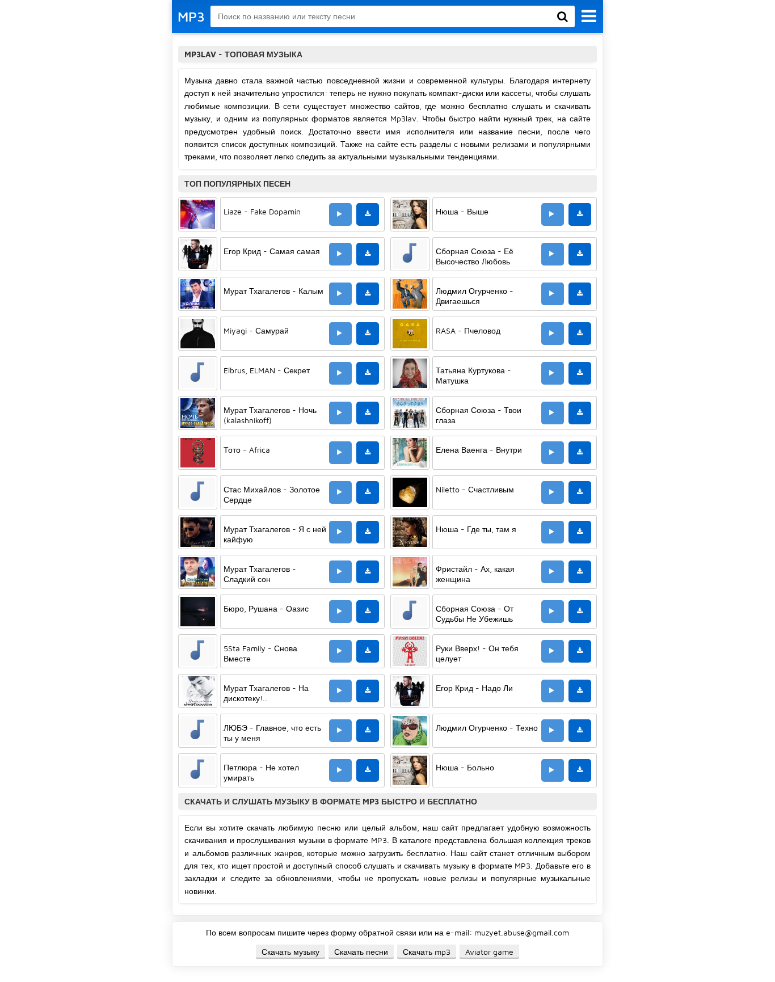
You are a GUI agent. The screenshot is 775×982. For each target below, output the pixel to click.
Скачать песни (361, 951)
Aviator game (489, 951)
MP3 (191, 16)
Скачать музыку (290, 951)
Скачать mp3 (426, 951)
